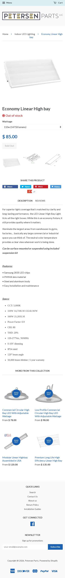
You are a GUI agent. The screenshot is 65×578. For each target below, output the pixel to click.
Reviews (40, 200)
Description (25, 200)
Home (5, 34)
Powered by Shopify (48, 560)
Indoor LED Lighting (25, 34)
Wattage (7, 121)
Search (32, 492)
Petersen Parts (32, 560)
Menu (9, 2)
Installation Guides (32, 509)
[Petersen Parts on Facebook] (32, 525)
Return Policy (32, 505)
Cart (60, 2)
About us (32, 500)
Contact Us (32, 496)
